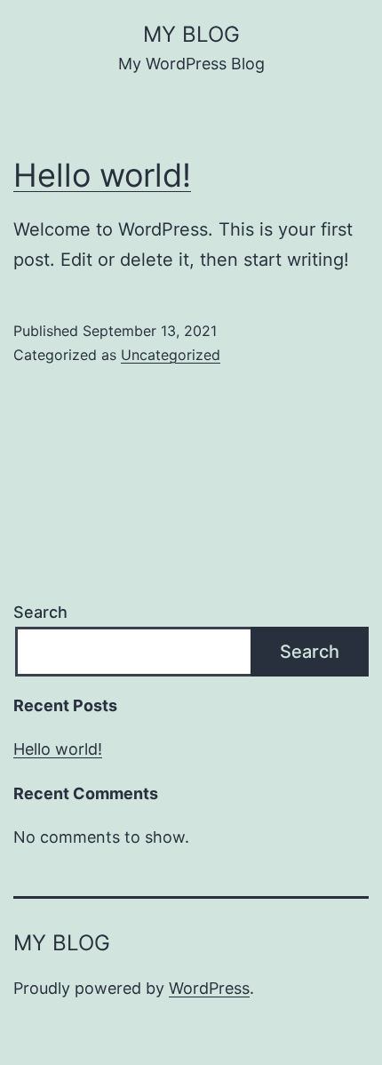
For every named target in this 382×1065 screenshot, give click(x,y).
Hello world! (102, 175)
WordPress (209, 988)
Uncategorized (170, 355)
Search (40, 612)
